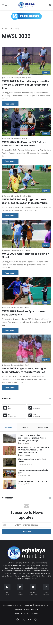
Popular (8, 427)
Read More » (10, 104)
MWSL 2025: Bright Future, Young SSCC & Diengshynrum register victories (26, 370)
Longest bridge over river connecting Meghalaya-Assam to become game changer (33, 438)
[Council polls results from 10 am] (9, 484)
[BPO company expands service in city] (9, 473)
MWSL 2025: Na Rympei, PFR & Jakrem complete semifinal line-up (25, 143)
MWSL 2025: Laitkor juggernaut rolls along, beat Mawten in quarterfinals (25, 201)
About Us (24, 613)
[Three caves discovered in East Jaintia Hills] (9, 462)
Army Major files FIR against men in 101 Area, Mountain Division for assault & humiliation (33, 450)
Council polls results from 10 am (32, 481)
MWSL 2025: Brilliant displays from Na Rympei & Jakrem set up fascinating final (25, 84)
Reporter (7, 78)
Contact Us (34, 613)
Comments (43, 427)
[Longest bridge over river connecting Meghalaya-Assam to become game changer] (9, 438)
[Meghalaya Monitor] (26, 5)
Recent (25, 427)
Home (6, 29)
